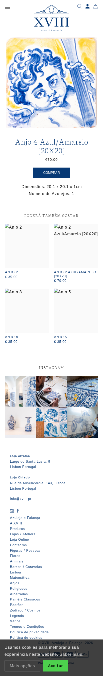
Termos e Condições (27, 626)
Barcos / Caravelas (26, 567)
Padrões (17, 605)
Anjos (15, 583)
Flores (15, 556)
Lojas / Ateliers (23, 534)
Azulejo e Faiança (25, 518)
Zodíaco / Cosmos (25, 610)
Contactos (18, 545)
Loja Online (19, 539)
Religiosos (19, 588)
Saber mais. (72, 654)
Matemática (20, 577)
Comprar (51, 173)
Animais (17, 561)
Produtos (17, 529)
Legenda (17, 616)
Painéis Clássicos (25, 599)
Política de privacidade (29, 632)
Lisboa (15, 572)
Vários (15, 621)
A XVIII (16, 523)
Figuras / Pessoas (25, 550)
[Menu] (7, 8)
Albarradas (19, 594)
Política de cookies (26, 637)
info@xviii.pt (20, 499)
